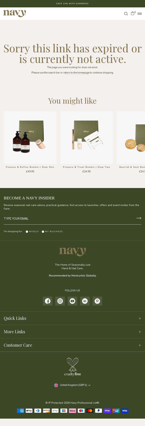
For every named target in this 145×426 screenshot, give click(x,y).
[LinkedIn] (85, 301)
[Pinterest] (97, 301)
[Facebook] (47, 301)
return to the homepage (76, 72)
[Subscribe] (139, 218)
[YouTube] (72, 301)
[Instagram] (60, 301)
